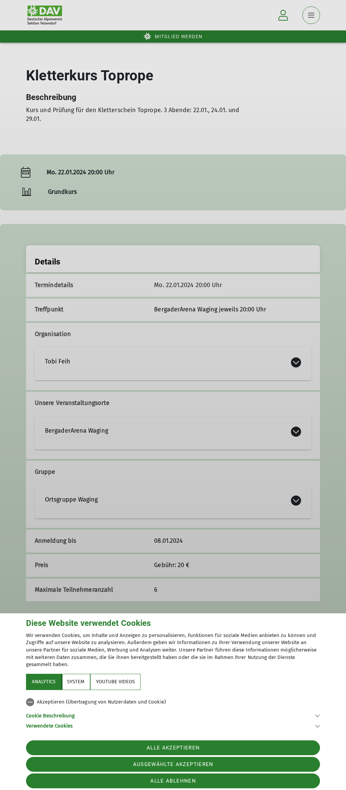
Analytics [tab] (43, 682)
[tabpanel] (173, 712)
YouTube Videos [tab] (115, 682)
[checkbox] (173, 702)
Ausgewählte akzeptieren (173, 764)
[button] (173, 715)
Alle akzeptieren (173, 748)
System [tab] (75, 682)
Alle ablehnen (173, 781)
